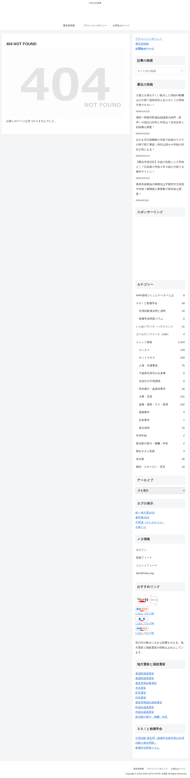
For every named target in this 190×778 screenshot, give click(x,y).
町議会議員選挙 (144, 707)
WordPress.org (145, 573)
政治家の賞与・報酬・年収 (151, 716)
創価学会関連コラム (147, 747)
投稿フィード (144, 557)
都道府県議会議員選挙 (148, 702)
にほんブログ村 (144, 613)
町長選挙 (140, 692)
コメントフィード (146, 565)
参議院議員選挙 (144, 673)
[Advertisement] (160, 249)
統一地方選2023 (145, 512)
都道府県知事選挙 (146, 683)
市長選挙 (140, 688)
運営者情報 (142, 43)
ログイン (141, 549)
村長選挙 (140, 697)
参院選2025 (142, 517)
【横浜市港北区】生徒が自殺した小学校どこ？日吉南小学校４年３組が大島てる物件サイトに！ (160, 166)
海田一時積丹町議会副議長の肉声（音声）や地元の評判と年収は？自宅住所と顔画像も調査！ (160, 122)
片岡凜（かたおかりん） (150, 522)
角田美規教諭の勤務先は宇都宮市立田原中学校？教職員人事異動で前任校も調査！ (160, 189)
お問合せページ (144, 48)
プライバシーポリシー (148, 38)
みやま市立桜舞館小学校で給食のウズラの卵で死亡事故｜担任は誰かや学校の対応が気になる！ (160, 144)
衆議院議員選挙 (144, 678)
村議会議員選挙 (144, 712)
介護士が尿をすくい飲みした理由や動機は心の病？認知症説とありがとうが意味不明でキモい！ (160, 100)
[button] (182, 71)
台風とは (140, 527)
